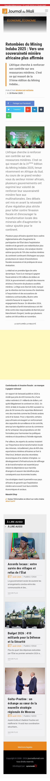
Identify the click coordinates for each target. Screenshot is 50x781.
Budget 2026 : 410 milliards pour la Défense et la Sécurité (24, 638)
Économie (29, 20)
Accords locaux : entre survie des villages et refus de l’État (22, 568)
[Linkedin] (34, 109)
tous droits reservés (25, 762)
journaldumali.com (36, 758)
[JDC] (18, 11)
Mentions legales (25, 747)
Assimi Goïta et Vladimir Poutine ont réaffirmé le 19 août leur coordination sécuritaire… (23, 723)
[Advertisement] (25, 355)
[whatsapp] (8, 115)
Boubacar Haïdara (24, 90)
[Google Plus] (28, 109)
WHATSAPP (10, 501)
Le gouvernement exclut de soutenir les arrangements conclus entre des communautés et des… (24, 584)
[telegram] (41, 109)
